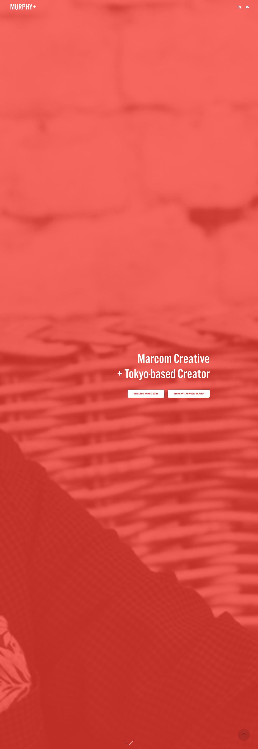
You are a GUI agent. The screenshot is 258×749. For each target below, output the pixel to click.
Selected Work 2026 (146, 393)
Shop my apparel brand (189, 393)
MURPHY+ (23, 7)
